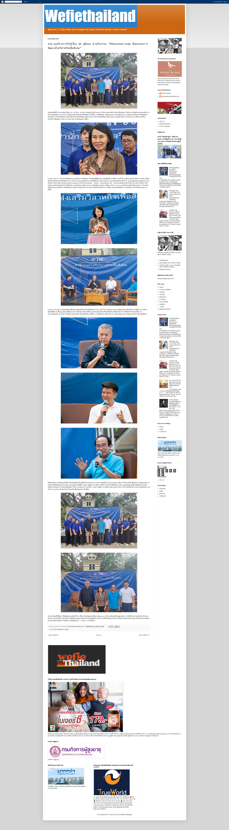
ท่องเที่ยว (162, 292)
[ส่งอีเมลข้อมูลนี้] (109, 626)
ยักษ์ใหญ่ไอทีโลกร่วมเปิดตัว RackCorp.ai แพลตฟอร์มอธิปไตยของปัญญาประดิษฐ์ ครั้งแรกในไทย (170, 173)
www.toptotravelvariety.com (170, 96)
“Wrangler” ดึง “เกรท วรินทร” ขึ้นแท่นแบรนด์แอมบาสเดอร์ (175, 193)
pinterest (162, 493)
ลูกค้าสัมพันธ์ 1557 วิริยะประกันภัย (169, 263)
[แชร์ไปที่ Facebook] (116, 626)
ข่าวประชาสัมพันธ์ (57, 629)
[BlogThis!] (111, 626)
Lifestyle (162, 294)
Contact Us (163, 431)
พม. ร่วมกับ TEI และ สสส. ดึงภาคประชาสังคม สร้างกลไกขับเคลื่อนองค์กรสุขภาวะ (175, 384)
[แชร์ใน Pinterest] (118, 626)
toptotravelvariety (164, 124)
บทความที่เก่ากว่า (144, 635)
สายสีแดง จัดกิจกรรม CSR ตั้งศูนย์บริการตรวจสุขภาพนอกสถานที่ (175, 212)
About (161, 429)
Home (161, 287)
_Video (161, 307)
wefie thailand (166, 93)
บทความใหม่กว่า (53, 635)
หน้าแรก (98, 635)
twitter (161, 491)
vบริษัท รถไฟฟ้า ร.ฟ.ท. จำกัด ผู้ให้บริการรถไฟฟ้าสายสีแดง (169, 266)
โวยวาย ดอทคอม (164, 126)
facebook (162, 489)
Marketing (162, 297)
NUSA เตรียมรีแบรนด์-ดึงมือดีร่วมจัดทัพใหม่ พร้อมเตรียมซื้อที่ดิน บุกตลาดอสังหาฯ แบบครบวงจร (175, 404)
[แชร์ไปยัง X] (114, 626)
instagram (162, 496)
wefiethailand (163, 260)
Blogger (129, 814)
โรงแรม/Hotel (163, 302)
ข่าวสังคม (66, 629)
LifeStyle (162, 304)
